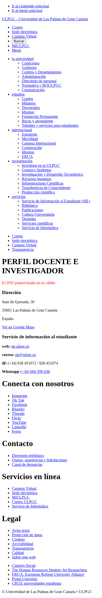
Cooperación (32, 148)
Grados (27, 99)
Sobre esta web (24, 557)
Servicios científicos (37, 223)
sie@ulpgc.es (25, 355)
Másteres (29, 103)
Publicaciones (32, 210)
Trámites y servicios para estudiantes (50, 125)
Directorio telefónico (28, 455)
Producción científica (38, 192)
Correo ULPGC (24, 502)
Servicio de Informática (40, 228)
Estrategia (29, 134)
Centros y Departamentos (41, 72)
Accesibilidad (22, 544)
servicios (19, 196)
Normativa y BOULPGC (41, 85)
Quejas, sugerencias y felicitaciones (39, 460)
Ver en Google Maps (18, 327)
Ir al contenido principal (30, 6)
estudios (18, 94)
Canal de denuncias (27, 464)
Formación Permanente (40, 116)
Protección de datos (27, 535)
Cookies (18, 539)
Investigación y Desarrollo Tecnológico (52, 174)
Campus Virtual (24, 36)
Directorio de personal (39, 81)
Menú (16, 50)
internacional (22, 130)
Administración (34, 76)
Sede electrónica (24, 32)
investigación (22, 161)
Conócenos (30, 63)
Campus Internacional (39, 143)
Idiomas (28, 112)
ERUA (27, 156)
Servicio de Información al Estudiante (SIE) (56, 201)
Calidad (18, 553)
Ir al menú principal (27, 10)
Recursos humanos (36, 179)
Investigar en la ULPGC (41, 165)
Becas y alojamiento (37, 121)
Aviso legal (20, 530)
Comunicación (33, 90)
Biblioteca (30, 205)
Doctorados (31, 108)
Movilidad (30, 139)
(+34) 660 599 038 (35, 371)
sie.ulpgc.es (20, 346)
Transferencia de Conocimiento (46, 188)
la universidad (23, 59)
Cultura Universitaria (38, 214)
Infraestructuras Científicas (42, 183)
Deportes (29, 219)
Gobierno (29, 67)
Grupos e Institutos (36, 170)
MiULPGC (21, 46)
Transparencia (23, 249)
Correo (17, 27)
